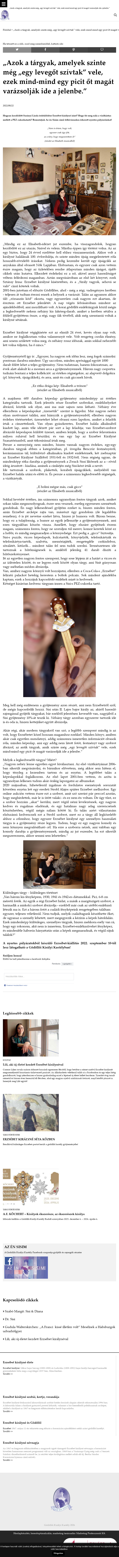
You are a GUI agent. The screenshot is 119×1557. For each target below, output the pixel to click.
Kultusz (7, 1060)
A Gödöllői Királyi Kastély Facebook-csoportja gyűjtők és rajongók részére (43, 1252)
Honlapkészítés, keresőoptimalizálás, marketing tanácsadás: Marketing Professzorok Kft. (59, 1533)
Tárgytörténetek (11, 1135)
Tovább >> (8, 1374)
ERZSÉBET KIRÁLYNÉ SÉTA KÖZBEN (29, 1139)
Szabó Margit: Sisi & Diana (24, 1311)
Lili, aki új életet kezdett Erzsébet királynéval (33, 1064)
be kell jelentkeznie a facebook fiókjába (30, 959)
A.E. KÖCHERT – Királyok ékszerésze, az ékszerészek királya (44, 1214)
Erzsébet (7, 1429)
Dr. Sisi (10, 1319)
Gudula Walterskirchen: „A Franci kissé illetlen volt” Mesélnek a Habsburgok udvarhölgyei (59, 1329)
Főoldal (7, 30)
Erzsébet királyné (11, 1368)
